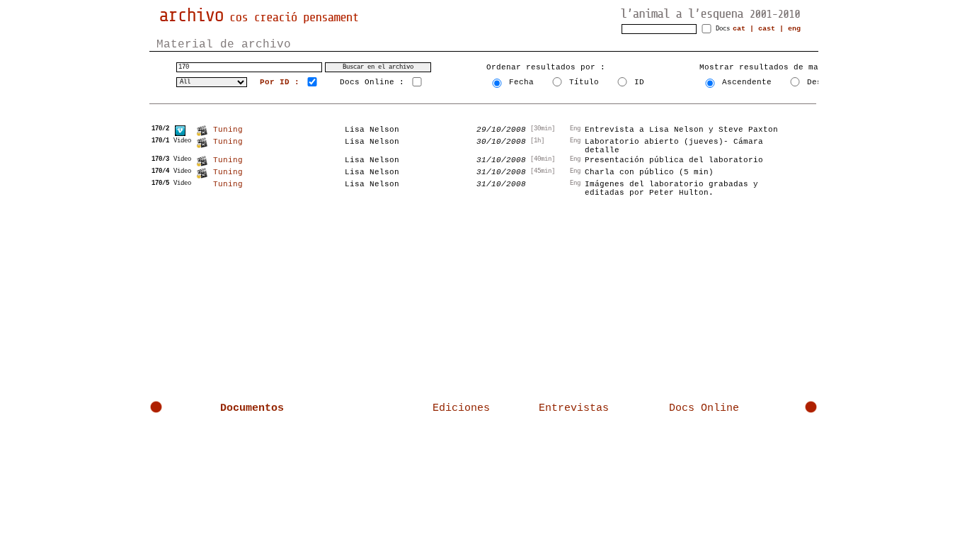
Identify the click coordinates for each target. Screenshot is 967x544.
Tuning (228, 129)
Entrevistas (574, 408)
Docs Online (704, 408)
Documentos (252, 408)
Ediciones (461, 408)
